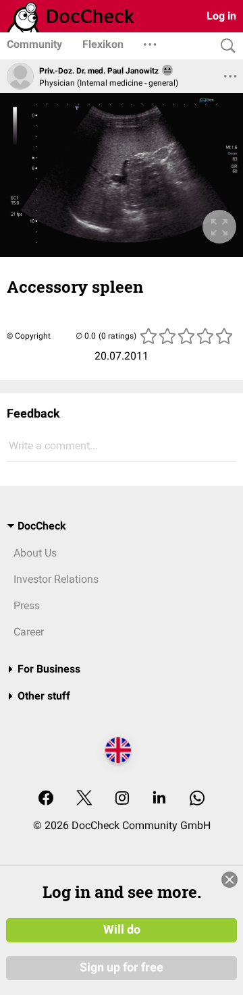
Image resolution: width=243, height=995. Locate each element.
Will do (121, 929)
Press (27, 605)
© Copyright (29, 336)
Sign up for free (121, 967)
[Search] (224, 46)
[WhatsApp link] (197, 799)
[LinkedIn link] (159, 799)
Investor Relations (56, 579)
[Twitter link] (84, 799)
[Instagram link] (122, 799)
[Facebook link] (45, 799)
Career (29, 631)
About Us (35, 552)
